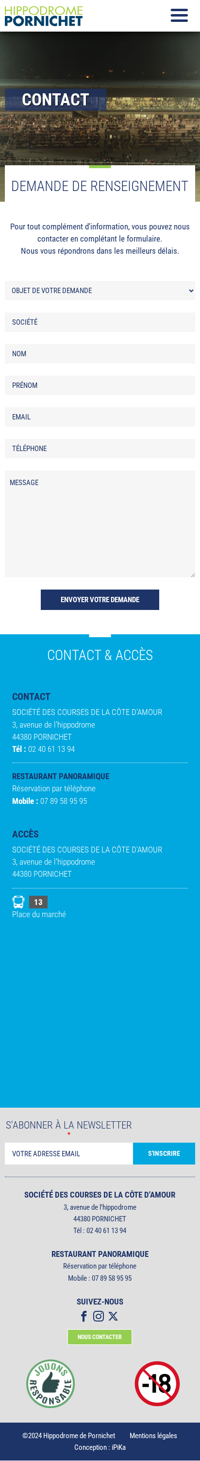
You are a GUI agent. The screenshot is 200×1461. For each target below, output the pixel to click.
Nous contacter (100, 1337)
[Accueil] (53, 16)
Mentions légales (153, 1435)
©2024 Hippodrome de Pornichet (68, 1435)
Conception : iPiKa (100, 1447)
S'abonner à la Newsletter (69, 1125)
